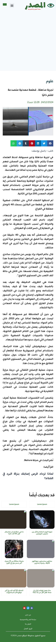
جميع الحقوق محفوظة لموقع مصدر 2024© (28, 635)
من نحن (28, 615)
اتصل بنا (28, 624)
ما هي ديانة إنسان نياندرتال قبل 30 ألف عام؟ (14, 532)
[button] (12, 5)
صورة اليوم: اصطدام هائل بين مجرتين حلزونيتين (42, 532)
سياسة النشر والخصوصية (28, 619)
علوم (49, 81)
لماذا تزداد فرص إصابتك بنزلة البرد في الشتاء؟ (28, 476)
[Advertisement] (28, 41)
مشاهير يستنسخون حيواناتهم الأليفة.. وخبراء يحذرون (42, 562)
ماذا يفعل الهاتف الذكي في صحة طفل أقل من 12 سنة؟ (42, 591)
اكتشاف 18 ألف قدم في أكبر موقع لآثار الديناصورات (14, 591)
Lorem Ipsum (42, 504)
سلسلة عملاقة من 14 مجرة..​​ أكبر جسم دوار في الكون (14, 562)
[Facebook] (31, 607)
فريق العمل (28, 629)
